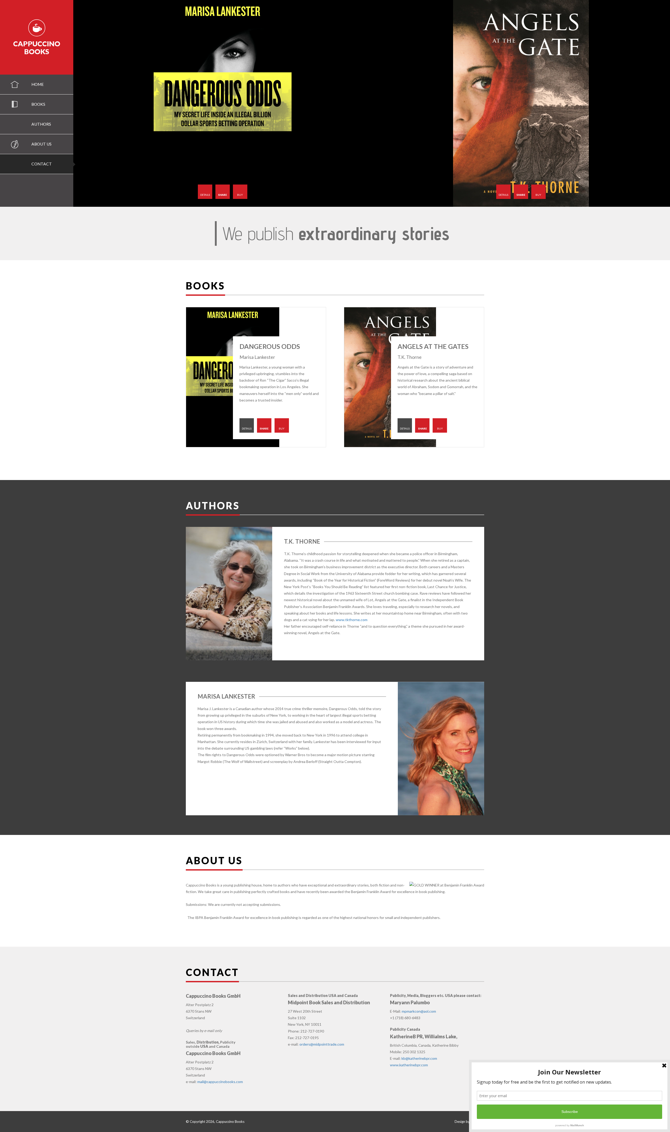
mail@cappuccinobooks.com (220, 1081)
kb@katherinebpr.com (419, 1058)
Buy (240, 194)
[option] (222, 103)
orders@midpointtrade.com (321, 1044)
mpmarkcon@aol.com (419, 1011)
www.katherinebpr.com (409, 1065)
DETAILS (205, 194)
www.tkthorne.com (351, 619)
